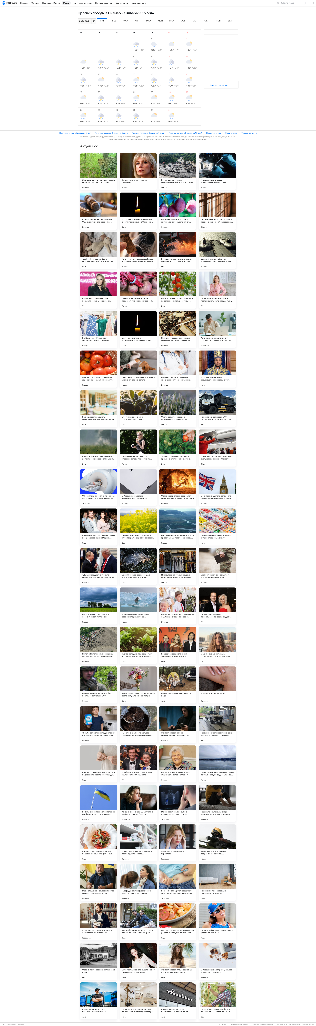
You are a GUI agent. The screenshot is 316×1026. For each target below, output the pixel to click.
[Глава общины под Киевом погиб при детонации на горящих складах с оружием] (98, 882)
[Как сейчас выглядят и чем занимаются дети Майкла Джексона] (177, 645)
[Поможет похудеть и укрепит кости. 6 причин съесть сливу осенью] (177, 211)
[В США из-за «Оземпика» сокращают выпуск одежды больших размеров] (98, 329)
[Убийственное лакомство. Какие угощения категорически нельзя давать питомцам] (138, 250)
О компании (12, 1024)
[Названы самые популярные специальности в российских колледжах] (177, 369)
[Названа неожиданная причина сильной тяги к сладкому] (217, 527)
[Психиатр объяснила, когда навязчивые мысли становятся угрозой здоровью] (217, 803)
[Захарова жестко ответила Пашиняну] (138, 171)
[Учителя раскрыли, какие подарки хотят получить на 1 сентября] (138, 685)
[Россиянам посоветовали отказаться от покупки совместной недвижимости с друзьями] (217, 882)
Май (148, 21)
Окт (206, 21)
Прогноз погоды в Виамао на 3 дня (75, 133)
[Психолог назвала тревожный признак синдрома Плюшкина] (177, 329)
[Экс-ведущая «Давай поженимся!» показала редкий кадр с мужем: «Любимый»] (217, 606)
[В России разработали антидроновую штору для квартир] (138, 487)
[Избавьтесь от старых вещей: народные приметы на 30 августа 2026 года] (177, 566)
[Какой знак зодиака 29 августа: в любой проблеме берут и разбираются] (138, 803)
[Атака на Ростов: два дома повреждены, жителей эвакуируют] (217, 842)
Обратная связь (281, 1024)
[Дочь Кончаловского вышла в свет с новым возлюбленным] (138, 961)
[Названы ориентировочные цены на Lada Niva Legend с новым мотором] (217, 724)
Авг (183, 21)
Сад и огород (231, 133)
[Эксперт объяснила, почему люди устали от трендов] (217, 921)
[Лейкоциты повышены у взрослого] (177, 842)
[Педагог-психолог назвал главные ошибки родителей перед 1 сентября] (177, 606)
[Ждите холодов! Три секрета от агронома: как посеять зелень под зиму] (138, 645)
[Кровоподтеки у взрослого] (217, 685)
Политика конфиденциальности (239, 1024)
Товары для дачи (249, 133)
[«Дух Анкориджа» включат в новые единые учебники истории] (98, 566)
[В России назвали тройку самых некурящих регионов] (217, 961)
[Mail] (3, 3)
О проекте (222, 1024)
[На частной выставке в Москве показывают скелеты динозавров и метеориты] (138, 1000)
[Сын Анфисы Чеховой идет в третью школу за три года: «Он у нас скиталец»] (217, 290)
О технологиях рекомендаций (263, 1024)
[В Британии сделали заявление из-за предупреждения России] (217, 487)
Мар (125, 21)
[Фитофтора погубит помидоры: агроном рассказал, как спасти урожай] (98, 369)
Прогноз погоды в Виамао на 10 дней (185, 133)
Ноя (218, 21)
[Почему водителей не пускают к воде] (177, 685)
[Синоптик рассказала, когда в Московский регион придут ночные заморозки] (138, 566)
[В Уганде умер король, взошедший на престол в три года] (217, 369)
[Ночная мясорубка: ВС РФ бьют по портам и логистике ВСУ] (98, 685)
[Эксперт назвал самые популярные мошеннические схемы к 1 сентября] (177, 724)
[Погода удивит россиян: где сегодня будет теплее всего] (98, 606)
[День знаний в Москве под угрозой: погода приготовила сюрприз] (138, 448)
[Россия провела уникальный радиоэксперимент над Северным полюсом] (138, 606)
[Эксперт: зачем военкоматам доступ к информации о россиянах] (217, 566)
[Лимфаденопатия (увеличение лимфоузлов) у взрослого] (138, 882)
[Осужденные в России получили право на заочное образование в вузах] (217, 211)
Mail (3, 1024)
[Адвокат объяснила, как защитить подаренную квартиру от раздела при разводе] (98, 763)
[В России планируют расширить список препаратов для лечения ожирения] (177, 882)
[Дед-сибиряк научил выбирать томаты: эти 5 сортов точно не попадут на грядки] (217, 1000)
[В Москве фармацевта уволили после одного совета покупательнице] (138, 842)
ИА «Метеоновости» (306, 1024)
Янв (102, 21)
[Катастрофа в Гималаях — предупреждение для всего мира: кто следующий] (177, 171)
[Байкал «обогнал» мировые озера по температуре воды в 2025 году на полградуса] (217, 763)
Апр (137, 21)
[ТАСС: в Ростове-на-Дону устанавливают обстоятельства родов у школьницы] (98, 250)
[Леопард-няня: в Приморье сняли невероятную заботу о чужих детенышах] (98, 171)
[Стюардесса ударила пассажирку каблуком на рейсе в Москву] (217, 448)
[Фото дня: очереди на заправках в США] (98, 961)
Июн (160, 21)
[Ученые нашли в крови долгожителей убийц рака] (217, 171)
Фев (114, 21)
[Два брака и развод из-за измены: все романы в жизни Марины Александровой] (98, 527)
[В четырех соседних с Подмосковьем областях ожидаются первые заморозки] (138, 408)
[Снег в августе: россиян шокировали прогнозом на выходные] (177, 408)
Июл (171, 21)
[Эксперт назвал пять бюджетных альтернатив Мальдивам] (177, 961)
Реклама (21, 1024)
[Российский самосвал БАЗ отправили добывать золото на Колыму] (217, 408)
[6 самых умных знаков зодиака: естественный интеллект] (98, 921)
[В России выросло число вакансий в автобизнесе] (98, 1000)
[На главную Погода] (11, 3)
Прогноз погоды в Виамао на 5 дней (111, 133)
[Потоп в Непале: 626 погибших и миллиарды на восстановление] (98, 645)
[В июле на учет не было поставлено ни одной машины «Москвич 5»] (177, 1000)
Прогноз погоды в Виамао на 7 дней (148, 133)
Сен (195, 21)
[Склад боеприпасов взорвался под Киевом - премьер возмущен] (177, 487)
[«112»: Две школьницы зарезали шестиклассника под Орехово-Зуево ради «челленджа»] (138, 211)
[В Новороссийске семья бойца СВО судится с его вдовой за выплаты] (98, 211)
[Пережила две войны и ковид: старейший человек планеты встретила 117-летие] (177, 763)
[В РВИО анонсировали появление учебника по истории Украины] (98, 803)
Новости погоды (213, 133)
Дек (230, 21)
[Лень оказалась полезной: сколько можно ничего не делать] (138, 369)
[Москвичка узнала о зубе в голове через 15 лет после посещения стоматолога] (177, 803)
